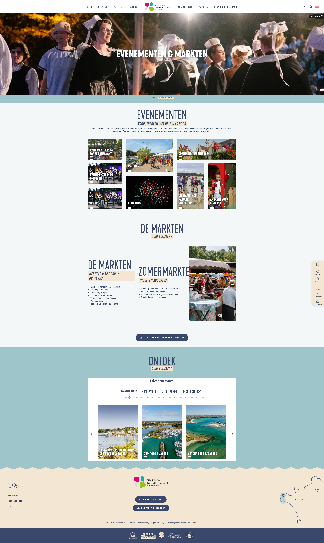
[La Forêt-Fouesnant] (157, 6)
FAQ (9, 506)
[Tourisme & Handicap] (189, 535)
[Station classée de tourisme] (161, 535)
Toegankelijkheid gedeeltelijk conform (174, 523)
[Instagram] (16, 485)
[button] (310, 7)
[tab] (129, 391)
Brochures (13, 495)
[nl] (316, 7)
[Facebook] (10, 485)
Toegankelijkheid (17, 501)
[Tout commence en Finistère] (174, 535)
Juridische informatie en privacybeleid (144, 523)
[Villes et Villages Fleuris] (148, 535)
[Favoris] (305, 7)
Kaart (193, 523)
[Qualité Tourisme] (133, 535)
